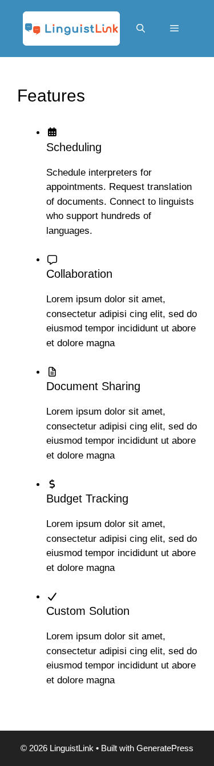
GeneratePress (164, 748)
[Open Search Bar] (140, 28)
